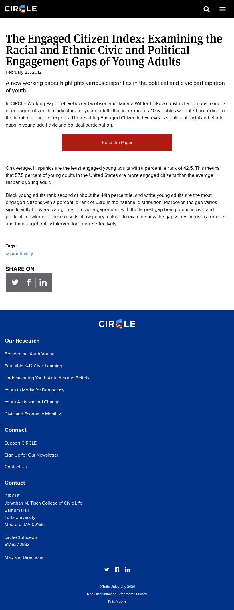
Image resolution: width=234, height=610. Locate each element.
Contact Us (16, 466)
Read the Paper (117, 142)
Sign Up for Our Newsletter (31, 455)
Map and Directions (24, 557)
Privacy (141, 594)
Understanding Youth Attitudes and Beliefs (47, 378)
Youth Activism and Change (32, 402)
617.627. (12, 544)
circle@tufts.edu (21, 537)
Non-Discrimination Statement (110, 594)
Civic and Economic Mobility (33, 414)
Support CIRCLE (21, 443)
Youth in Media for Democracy (34, 390)
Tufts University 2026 (118, 586)
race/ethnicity (19, 253)
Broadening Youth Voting (30, 354)
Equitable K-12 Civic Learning (33, 366)
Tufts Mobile (117, 601)
